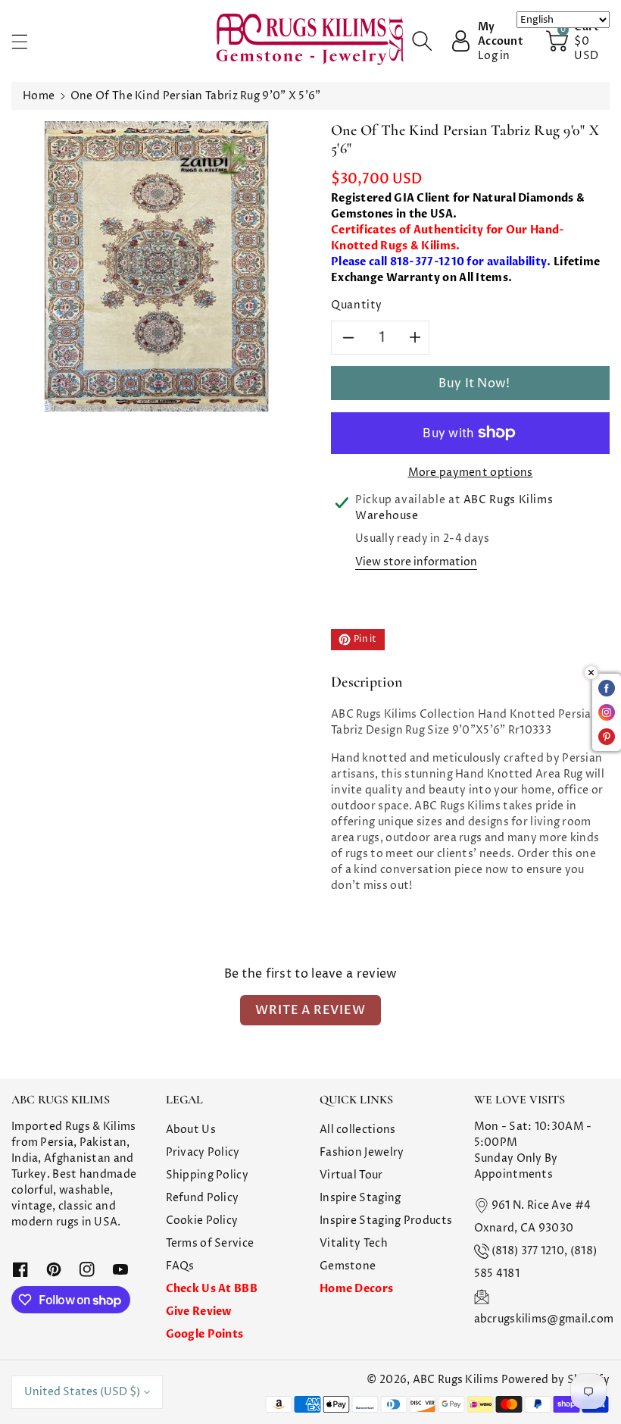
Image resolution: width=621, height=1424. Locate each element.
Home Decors (356, 1289)
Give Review (199, 1311)
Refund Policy (202, 1198)
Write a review (310, 1010)
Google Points (205, 1334)
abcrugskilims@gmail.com (544, 1319)
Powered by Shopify (555, 1379)
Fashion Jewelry (362, 1152)
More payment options (470, 472)
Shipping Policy (207, 1175)
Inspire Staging (360, 1198)
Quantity (356, 305)
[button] (26, 41)
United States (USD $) (82, 1392)
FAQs (180, 1266)
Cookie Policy (202, 1220)
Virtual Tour (351, 1175)
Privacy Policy (203, 1152)
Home (39, 96)
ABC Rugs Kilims (456, 1379)
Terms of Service (210, 1243)
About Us (191, 1129)
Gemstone (348, 1266)
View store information (416, 562)
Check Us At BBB (212, 1289)
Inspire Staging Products (386, 1220)
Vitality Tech (354, 1243)
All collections (358, 1129)
